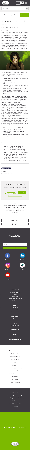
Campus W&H (15, 309)
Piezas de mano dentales (15, 351)
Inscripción (24, 15)
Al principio (16, 220)
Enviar (15, 248)
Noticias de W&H (15, 365)
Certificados (15, 300)
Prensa (15, 334)
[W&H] (5, 3)
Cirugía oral (15, 379)
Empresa (15, 294)
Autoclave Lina (15, 362)
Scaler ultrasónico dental (15, 373)
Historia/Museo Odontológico (15, 298)
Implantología (15, 376)
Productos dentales (15, 382)
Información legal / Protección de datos (15, 398)
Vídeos (15, 323)
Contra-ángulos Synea (15, 371)
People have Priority (15, 292)
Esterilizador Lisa (15, 359)
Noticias (15, 321)
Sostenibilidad (15, 296)
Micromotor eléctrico (15, 356)
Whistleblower (15, 401)
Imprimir (16, 224)
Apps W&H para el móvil (15, 403)
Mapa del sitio (15, 392)
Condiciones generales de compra (15, 395)
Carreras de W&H (15, 312)
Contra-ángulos (15, 353)
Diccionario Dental (15, 325)
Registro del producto (15, 339)
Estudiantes (15, 316)
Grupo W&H (15, 290)
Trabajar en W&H (15, 307)
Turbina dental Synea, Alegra (15, 368)
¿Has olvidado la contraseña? (15, 196)
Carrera (15, 305)
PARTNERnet (15, 330)
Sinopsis (15, 318)
